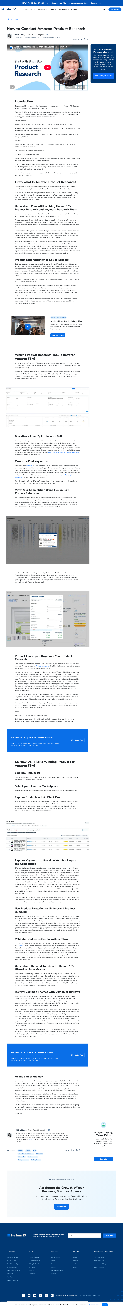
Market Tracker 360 (12, 1257)
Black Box (24, 441)
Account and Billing (100, 1264)
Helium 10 (31, 1139)
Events (74, 1264)
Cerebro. (21, 946)
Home (9, 19)
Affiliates (75, 1261)
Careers (74, 1257)
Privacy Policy (97, 1295)
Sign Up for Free (58, 335)
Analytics (31, 1270)
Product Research (34, 1257)
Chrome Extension (12, 1280)
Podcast (53, 1261)
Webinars (53, 1274)
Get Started (61, 1206)
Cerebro (29, 466)
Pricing (74, 9)
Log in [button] (105, 9)
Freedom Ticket (55, 1257)
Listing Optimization (35, 1264)
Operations (32, 1267)
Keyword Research (34, 1261)
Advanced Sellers (12, 1267)
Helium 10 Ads (11, 1261)
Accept (105, 1305)
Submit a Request (99, 1257)
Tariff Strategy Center (57, 1270)
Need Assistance (99, 1267)
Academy (53, 1267)
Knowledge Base (99, 1261)
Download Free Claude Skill (103, 76)
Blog (16, 19)
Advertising (32, 1274)
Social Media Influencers (14, 1270)
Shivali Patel (19, 35)
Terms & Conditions (85, 1295)
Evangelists (10, 1274)
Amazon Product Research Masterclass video (63, 452)
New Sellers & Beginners (14, 1264)
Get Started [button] (115, 9)
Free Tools (10, 1277)
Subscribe (109, 1235)
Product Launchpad (42, 666)
